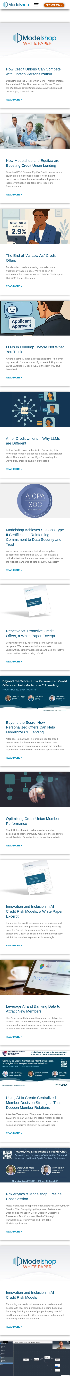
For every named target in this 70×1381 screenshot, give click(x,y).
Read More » (14, 99)
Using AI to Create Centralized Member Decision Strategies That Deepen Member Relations (33, 1102)
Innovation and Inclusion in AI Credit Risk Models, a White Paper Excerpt (34, 911)
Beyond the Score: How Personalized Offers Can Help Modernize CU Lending (30, 727)
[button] (36, 4)
